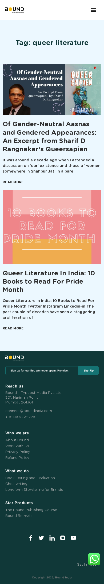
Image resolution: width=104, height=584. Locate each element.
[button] (93, 10)
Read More (13, 182)
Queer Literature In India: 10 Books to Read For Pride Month (49, 281)
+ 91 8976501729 (20, 417)
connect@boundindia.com (28, 411)
